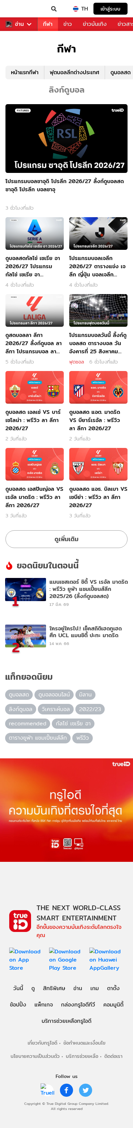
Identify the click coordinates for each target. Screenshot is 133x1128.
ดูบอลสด (19, 694)
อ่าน (19, 24)
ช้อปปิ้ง (18, 1004)
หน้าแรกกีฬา (25, 72)
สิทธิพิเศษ (54, 988)
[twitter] (85, 1090)
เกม (94, 988)
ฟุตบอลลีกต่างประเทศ (74, 72)
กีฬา (48, 24)
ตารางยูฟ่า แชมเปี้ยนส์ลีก (38, 738)
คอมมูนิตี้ (113, 1004)
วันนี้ (18, 988)
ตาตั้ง (113, 988)
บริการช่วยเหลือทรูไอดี (66, 1021)
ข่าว (67, 24)
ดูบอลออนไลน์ (54, 694)
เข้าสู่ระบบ (110, 9)
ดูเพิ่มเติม (66, 539)
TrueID (19, 9)
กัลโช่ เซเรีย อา (73, 723)
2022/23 (90, 709)
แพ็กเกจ (43, 1004)
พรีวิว (82, 738)
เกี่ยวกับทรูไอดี (42, 1043)
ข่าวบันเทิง (95, 24)
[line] (47, 1090)
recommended (27, 723)
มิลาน (85, 694)
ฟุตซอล (76, 362)
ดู (33, 988)
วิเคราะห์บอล (56, 709)
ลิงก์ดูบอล (20, 709)
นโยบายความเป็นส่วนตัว (35, 1056)
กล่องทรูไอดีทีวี (78, 1004)
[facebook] (66, 1090)
